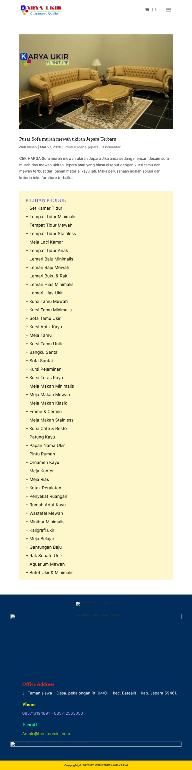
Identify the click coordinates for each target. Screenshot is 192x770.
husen (32, 147)
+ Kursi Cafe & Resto (46, 428)
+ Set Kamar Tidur (44, 208)
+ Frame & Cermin (44, 411)
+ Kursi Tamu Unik (44, 343)
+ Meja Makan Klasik (46, 403)
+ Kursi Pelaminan (44, 369)
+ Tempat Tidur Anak (47, 250)
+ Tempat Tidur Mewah (49, 225)
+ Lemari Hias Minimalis (50, 284)
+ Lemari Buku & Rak (46, 275)
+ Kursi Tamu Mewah (47, 301)
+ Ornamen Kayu (42, 462)
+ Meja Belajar (40, 538)
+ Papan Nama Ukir (45, 445)
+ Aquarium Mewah (45, 564)
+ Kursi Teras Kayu (44, 377)
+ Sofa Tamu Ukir (43, 318)
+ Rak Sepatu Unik (44, 555)
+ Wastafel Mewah (44, 513)
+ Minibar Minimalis (45, 521)
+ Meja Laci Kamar (44, 242)
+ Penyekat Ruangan (46, 496)
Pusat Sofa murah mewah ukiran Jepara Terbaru (67, 139)
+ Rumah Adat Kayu (46, 504)
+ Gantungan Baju (44, 547)
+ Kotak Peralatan (43, 487)
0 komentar (111, 147)
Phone (29, 704)
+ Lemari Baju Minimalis (49, 259)
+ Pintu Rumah (40, 453)
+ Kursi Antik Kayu (44, 326)
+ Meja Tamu (39, 335)
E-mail (29, 724)
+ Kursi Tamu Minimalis (49, 309)
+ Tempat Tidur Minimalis (51, 216)
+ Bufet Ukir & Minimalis (50, 572)
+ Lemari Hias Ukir (44, 292)
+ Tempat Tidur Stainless (51, 233)
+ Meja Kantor (40, 470)
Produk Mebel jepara (81, 147)
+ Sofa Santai (39, 360)
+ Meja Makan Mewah (48, 394)
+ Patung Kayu (40, 436)
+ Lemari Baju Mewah (47, 267)
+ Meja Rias (37, 479)
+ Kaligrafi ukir (40, 530)
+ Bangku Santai (42, 352)
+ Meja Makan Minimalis (50, 386)
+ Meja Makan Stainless (50, 420)
